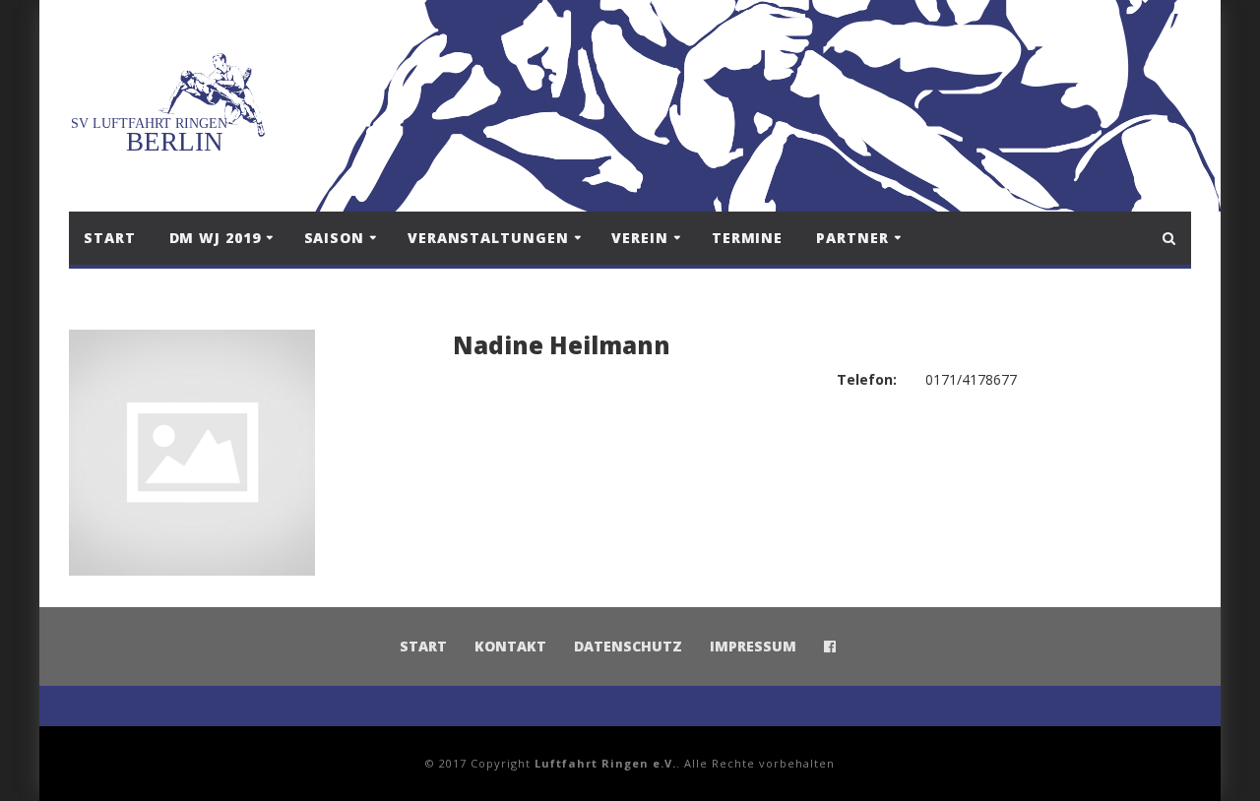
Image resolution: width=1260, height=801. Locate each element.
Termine (747, 237)
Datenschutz (628, 646)
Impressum (753, 646)
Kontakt (510, 646)
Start (110, 237)
